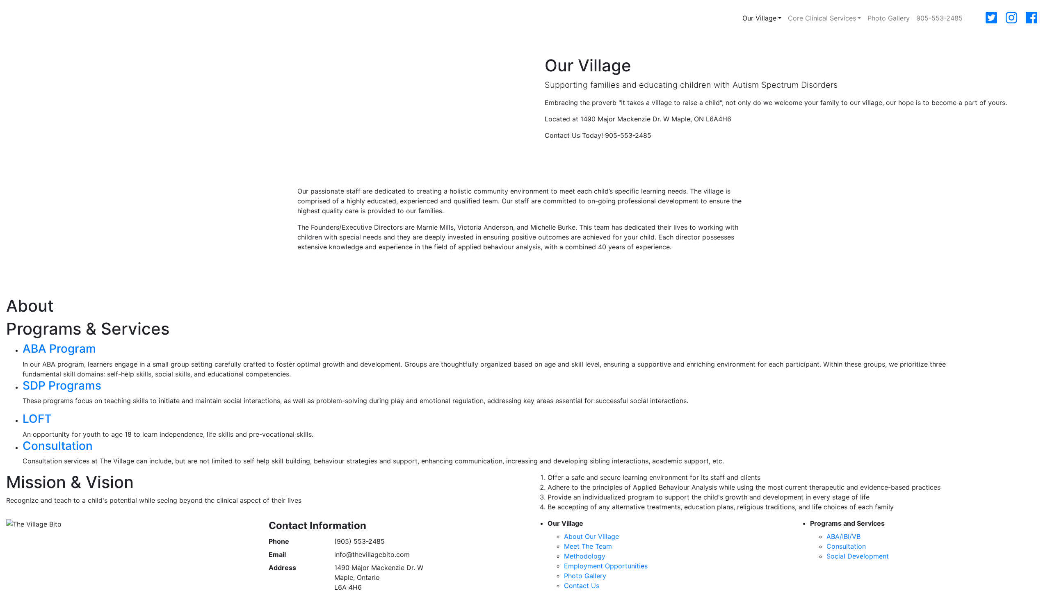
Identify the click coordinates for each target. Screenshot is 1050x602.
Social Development (857, 556)
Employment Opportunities (606, 566)
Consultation (58, 446)
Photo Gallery (888, 18)
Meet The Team (588, 546)
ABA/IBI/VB (843, 536)
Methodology (584, 556)
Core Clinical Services (822, 18)
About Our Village (591, 536)
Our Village (759, 18)
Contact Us (581, 585)
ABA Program (59, 349)
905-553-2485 (939, 18)
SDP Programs (62, 385)
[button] (79, 101)
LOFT (37, 419)
